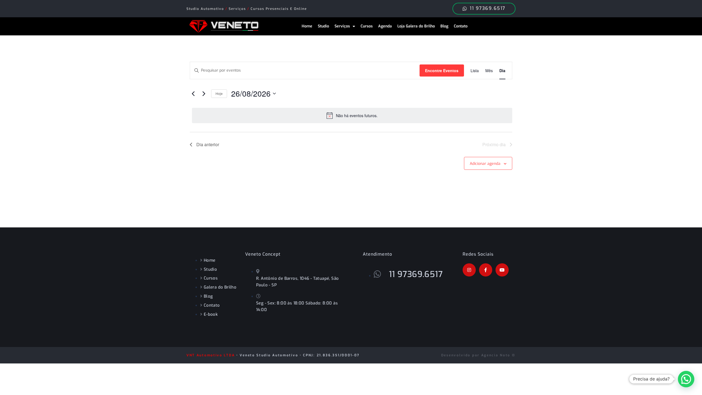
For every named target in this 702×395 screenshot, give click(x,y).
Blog (444, 26)
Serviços (342, 26)
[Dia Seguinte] (203, 93)
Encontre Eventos (441, 70)
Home (307, 26)
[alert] (352, 115)
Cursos (367, 26)
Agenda (385, 26)
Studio (323, 26)
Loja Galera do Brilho (416, 26)
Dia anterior (207, 144)
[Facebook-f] (485, 269)
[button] (686, 379)
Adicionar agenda (485, 163)
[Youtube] (502, 269)
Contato (461, 26)
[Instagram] (469, 269)
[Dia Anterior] (193, 93)
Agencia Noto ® (498, 355)
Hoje (219, 93)
